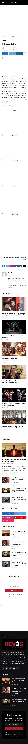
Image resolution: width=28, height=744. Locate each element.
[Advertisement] (14, 20)
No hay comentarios (7, 50)
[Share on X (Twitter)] (12, 53)
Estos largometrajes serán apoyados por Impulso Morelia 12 (19, 490)
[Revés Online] (14, 2)
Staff (7, 47)
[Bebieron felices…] (14, 65)
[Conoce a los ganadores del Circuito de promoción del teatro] (14, 395)
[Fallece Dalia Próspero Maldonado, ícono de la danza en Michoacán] (14, 372)
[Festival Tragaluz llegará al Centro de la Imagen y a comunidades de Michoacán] (14, 304)
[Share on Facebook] (5, 53)
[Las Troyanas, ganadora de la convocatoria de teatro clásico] (14, 349)
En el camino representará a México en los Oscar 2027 (19, 533)
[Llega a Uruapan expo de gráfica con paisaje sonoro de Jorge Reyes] (14, 417)
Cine (3, 456)
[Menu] (3, 2)
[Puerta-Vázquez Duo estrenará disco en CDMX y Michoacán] (6, 500)
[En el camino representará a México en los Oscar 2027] (14, 450)
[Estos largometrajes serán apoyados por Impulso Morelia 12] (6, 490)
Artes (3, 40)
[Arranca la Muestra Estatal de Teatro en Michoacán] (14, 327)
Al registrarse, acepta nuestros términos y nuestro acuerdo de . (14, 596)
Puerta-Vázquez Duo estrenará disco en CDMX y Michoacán (19, 499)
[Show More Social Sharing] (25, 53)
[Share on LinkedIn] (19, 53)
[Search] (25, 2)
